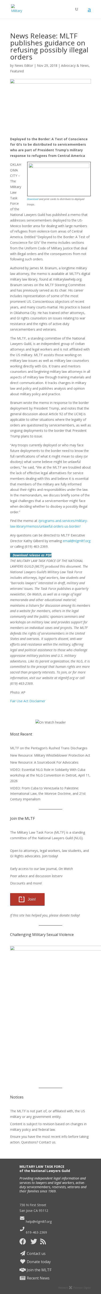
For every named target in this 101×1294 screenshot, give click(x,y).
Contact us (36, 1253)
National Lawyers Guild (55, 838)
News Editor (24, 65)
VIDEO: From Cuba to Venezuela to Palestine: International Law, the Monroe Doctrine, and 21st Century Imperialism (48, 794)
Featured (17, 71)
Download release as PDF (32, 555)
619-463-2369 (36, 1232)
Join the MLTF (38, 1269)
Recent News (38, 1278)
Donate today (38, 1261)
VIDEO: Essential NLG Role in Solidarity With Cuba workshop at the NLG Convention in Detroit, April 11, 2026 (50, 775)
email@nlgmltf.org (76, 541)
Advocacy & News (75, 65)
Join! (32, 899)
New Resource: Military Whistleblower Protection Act (50, 755)
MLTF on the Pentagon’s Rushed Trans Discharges (48, 748)
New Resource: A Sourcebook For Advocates (44, 762)
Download (32, 199)
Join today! (50, 856)
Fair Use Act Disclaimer (27, 701)
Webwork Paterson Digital (74, 1287)
